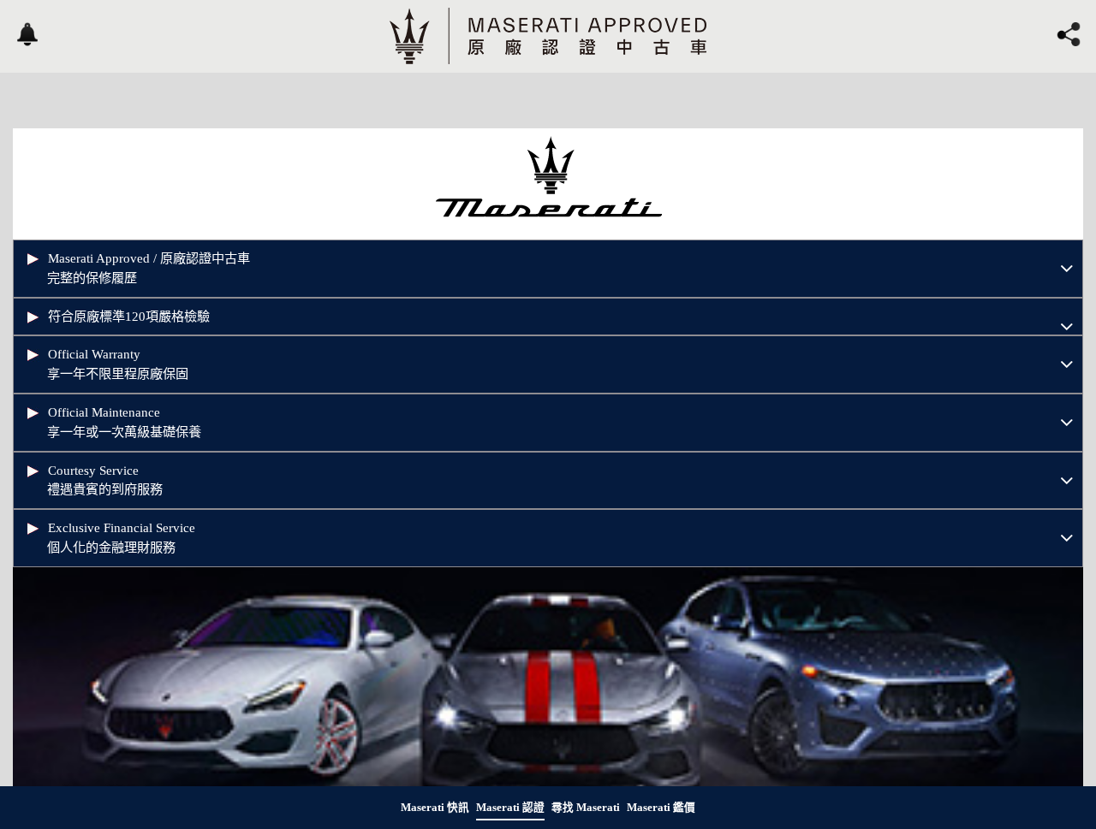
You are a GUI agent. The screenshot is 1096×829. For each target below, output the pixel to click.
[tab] (548, 268)
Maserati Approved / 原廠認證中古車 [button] (148, 268)
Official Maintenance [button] (124, 422)
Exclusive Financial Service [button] (121, 537)
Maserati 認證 (510, 808)
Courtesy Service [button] (105, 480)
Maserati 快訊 (435, 808)
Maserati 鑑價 (661, 808)
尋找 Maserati (585, 808)
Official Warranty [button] (117, 363)
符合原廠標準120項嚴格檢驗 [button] (129, 316)
